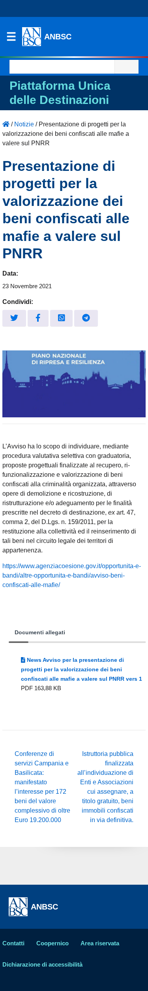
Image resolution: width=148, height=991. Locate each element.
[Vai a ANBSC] (5, 124)
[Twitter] (14, 318)
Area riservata (100, 943)
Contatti (13, 943)
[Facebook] (38, 318)
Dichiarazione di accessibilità (42, 964)
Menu (11, 38)
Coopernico (52, 943)
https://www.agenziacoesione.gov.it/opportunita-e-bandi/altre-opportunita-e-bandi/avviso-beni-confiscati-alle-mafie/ (71, 575)
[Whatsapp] (61, 318)
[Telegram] (86, 318)
